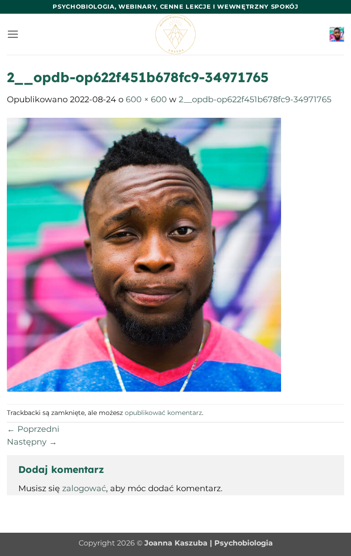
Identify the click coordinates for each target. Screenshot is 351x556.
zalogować (84, 488)
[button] (13, 34)
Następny (32, 441)
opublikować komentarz (163, 413)
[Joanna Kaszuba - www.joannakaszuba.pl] (175, 34)
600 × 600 (146, 99)
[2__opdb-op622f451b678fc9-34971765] (144, 254)
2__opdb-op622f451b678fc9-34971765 (255, 99)
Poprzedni (33, 429)
